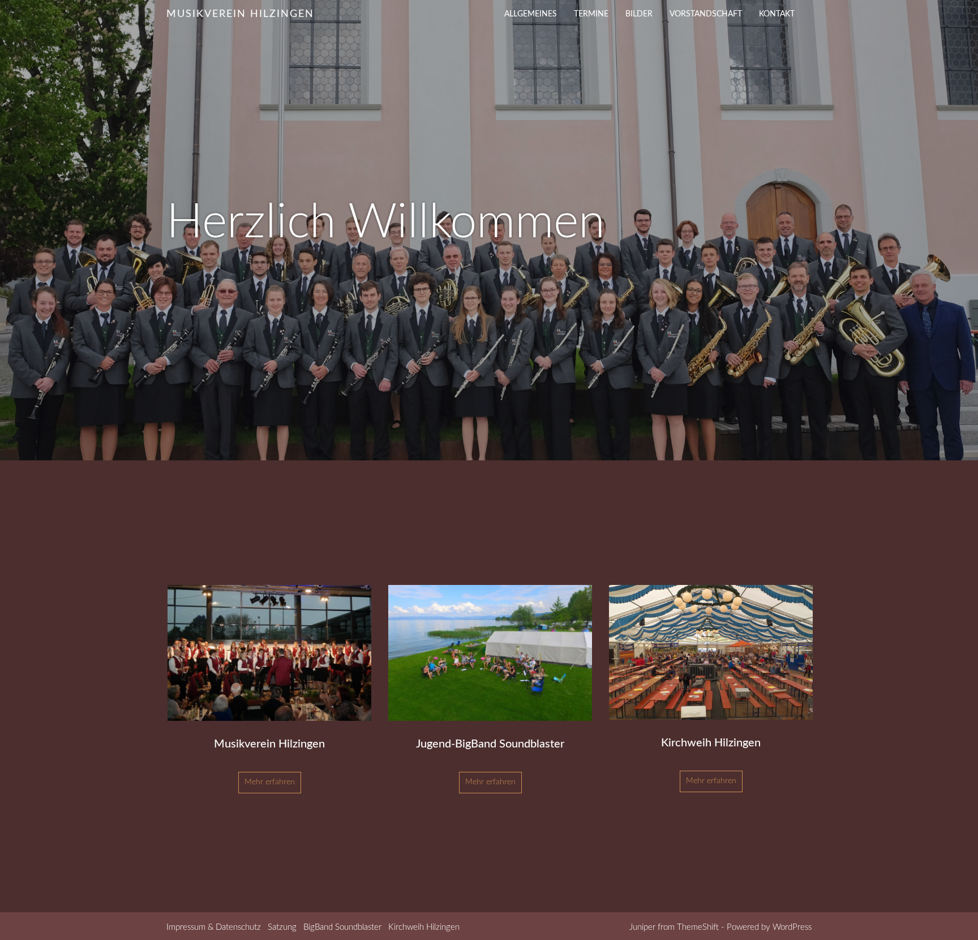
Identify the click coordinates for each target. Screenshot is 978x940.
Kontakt (777, 14)
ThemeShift (698, 927)
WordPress (792, 927)
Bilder (639, 14)
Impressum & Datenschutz (213, 927)
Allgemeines (530, 14)
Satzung (282, 927)
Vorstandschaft (706, 14)
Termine (591, 14)
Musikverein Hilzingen (240, 14)
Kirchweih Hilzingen (424, 927)
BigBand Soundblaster (342, 927)
